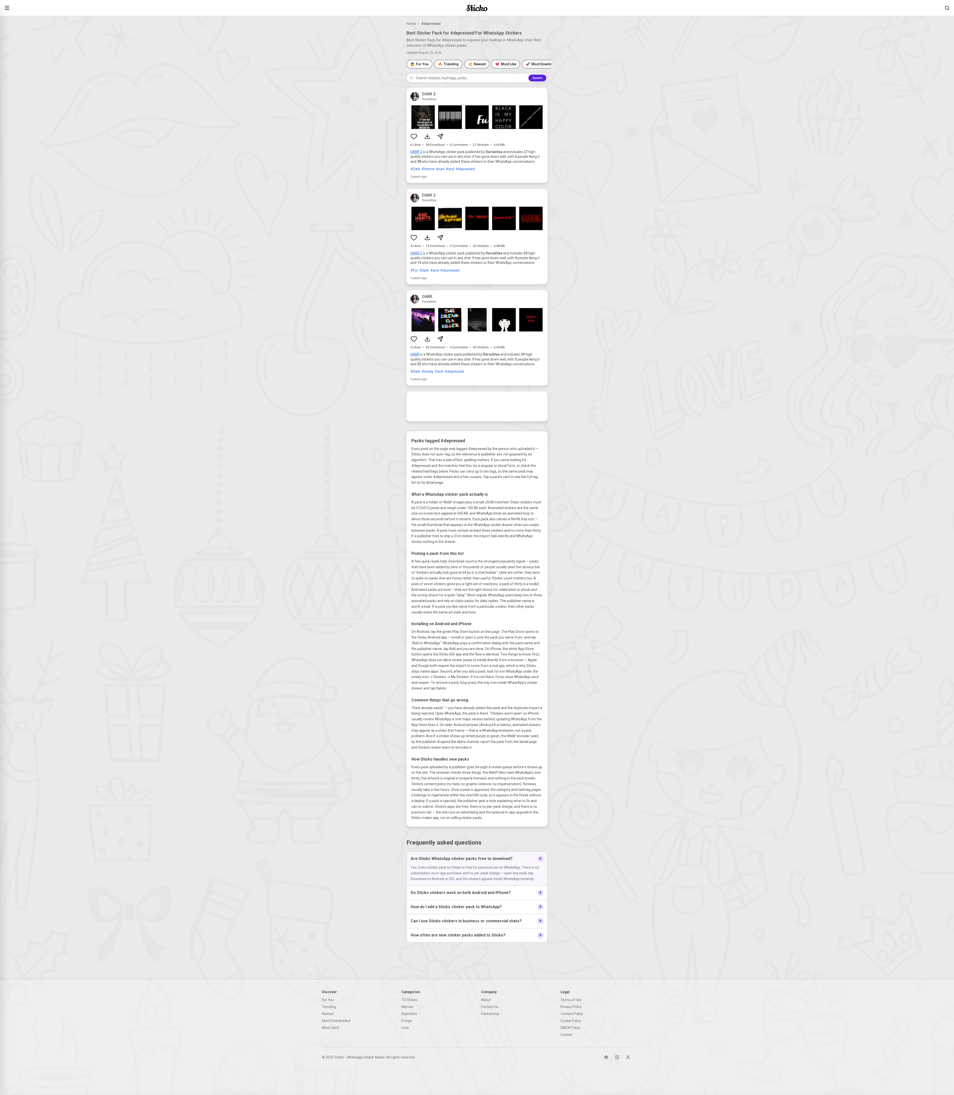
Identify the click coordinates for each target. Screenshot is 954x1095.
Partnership (490, 1014)
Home (411, 24)
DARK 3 (416, 152)
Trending (329, 1007)
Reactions (409, 1014)
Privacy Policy (571, 1007)
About (486, 1000)
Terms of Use (571, 1000)
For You (328, 1000)
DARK (414, 354)
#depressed (465, 169)
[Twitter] (628, 1057)
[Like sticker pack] (413, 136)
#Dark (415, 169)
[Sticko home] (477, 8)
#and (450, 169)
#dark (424, 270)
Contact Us (489, 1007)
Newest (328, 1014)
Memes (407, 1007)
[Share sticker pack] (440, 136)
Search (537, 78)
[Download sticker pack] (427, 136)
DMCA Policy (570, 1028)
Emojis (406, 1021)
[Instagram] (617, 1057)
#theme (428, 169)
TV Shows (409, 1000)
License (566, 1035)
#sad (440, 169)
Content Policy (571, 1014)
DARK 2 (416, 253)
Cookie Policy (570, 1021)
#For (414, 270)
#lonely (427, 371)
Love (405, 1028)
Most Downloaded (336, 1021)
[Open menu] (7, 8)
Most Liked (330, 1028)
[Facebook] (606, 1057)
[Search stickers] (947, 8)
